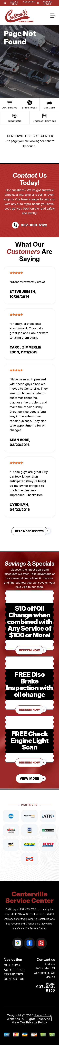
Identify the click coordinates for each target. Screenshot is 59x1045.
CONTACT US (14, 979)
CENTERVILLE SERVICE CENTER (30, 136)
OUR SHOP (12, 965)
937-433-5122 (28, 909)
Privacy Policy (36, 1022)
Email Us (49, 997)
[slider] (16, 272)
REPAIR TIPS (13, 974)
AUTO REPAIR (14, 970)
